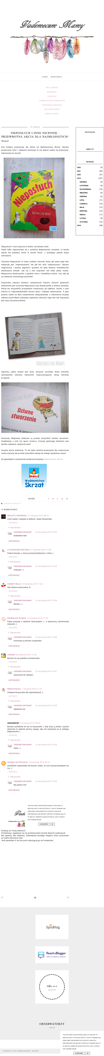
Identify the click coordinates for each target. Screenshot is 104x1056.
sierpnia (83, 196)
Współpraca (56, 77)
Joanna (11, 655)
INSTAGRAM (90, 132)
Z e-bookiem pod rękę (18, 550)
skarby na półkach (17, 762)
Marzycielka (14, 689)
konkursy (52, 92)
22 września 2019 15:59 (46, 532)
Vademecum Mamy (23, 532)
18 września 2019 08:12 (39, 762)
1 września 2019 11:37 (32, 689)
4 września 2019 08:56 (30, 723)
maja (82, 207)
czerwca (83, 204)
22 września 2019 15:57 (46, 671)
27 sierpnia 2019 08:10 (38, 516)
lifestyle (52, 96)
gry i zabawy (52, 88)
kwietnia (83, 211)
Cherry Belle (14, 584)
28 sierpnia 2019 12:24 (26, 655)
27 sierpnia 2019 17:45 (37, 618)
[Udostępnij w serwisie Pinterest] (67, 499)
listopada (84, 186)
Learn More (79, 1053)
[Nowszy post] (2, 897)
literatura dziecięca (52, 105)
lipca (82, 200)
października (85, 189)
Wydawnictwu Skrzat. (53, 459)
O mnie (45, 77)
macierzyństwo (52, 109)
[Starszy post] (68, 897)
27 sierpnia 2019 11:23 (32, 584)
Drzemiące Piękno (17, 618)
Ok (88, 1053)
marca (82, 215)
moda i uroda (52, 114)
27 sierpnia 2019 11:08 (40, 550)
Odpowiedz (13, 522)
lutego (83, 218)
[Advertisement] (35, 867)
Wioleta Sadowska (17, 516)
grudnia (83, 182)
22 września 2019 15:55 (46, 706)
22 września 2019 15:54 (46, 745)
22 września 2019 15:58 (46, 600)
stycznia (84, 222)
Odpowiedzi (15, 528)
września (84, 193)
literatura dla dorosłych (52, 101)
